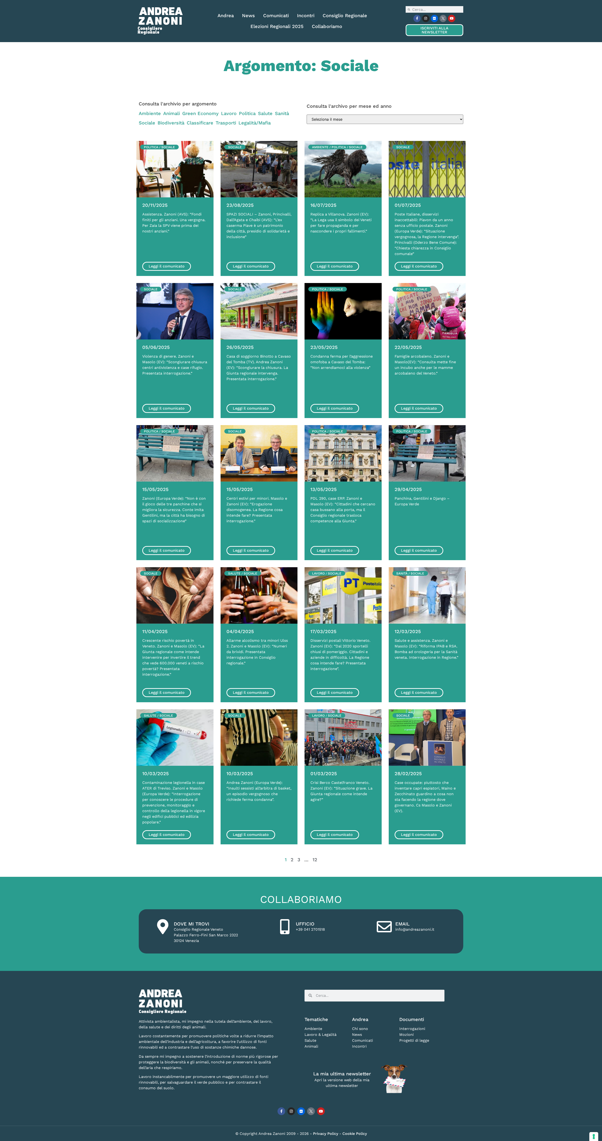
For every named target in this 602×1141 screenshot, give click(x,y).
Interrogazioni (412, 1028)
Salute (265, 113)
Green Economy (200, 113)
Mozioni (406, 1034)
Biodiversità (171, 123)
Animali (171, 113)
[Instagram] (425, 18)
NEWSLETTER (434, 30)
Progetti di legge (414, 1040)
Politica (247, 113)
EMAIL (402, 924)
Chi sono (360, 1028)
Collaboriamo (327, 26)
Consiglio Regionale (345, 15)
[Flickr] (434, 18)
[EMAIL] (384, 926)
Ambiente (150, 113)
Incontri (305, 15)
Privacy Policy (326, 1133)
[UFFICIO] (284, 926)
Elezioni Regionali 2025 (277, 26)
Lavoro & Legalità (321, 1034)
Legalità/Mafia (254, 123)
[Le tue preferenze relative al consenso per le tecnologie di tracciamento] (593, 1136)
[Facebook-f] (417, 18)
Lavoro (229, 113)
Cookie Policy (354, 1133)
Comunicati (276, 15)
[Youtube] (451, 18)
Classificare (200, 123)
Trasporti (226, 123)
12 (315, 859)
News (248, 15)
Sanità (282, 113)
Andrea (226, 15)
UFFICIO (305, 924)
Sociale (147, 123)
